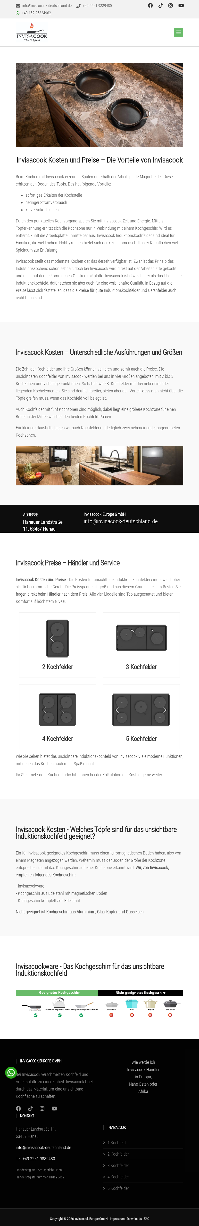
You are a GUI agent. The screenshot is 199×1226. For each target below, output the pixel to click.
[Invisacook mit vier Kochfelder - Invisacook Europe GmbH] (57, 709)
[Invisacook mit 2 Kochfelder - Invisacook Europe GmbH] (57, 637)
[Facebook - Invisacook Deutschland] (151, 5)
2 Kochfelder (57, 666)
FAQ (146, 1219)
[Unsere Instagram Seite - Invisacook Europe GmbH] (171, 5)
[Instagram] (18, 1109)
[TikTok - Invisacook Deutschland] (161, 5)
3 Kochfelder (141, 666)
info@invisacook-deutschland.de (43, 1147)
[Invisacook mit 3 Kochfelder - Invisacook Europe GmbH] (141, 637)
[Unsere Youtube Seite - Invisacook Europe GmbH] (181, 5)
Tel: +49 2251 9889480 (35, 1158)
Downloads (134, 1219)
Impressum (117, 1219)
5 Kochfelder (141, 738)
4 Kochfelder (57, 738)
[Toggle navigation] (178, 32)
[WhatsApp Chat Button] (11, 1072)
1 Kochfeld (117, 1142)
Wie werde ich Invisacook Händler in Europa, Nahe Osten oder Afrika (143, 1077)
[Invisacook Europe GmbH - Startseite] (32, 32)
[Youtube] (54, 1109)
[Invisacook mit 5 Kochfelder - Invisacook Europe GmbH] (141, 709)
